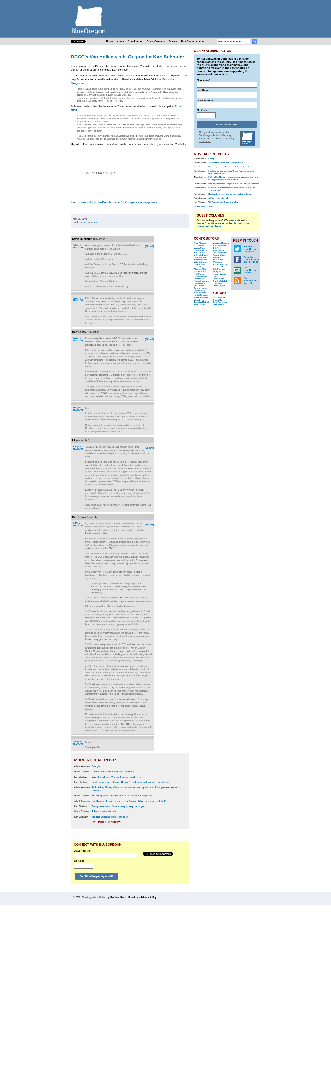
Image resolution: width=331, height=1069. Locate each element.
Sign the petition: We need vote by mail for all (117, 777)
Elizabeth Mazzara (221, 243)
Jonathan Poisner (220, 267)
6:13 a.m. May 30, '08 (78, 524)
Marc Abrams (200, 243)
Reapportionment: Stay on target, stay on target (118, 806)
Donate (173, 41)
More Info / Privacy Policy (142, 897)
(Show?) (149, 246)
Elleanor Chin (200, 269)
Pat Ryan (217, 271)
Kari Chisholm (219, 297)
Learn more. (205, 141)
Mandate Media (118, 897)
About (120, 41)
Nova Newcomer (220, 245)
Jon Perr (216, 257)
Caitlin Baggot (200, 250)
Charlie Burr (218, 300)
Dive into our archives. (108, 822)
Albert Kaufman (201, 298)
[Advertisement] (173, 299)
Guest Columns (156, 41)
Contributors (135, 41)
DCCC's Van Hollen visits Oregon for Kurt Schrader (127, 56)
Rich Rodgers (219, 269)
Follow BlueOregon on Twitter (250, 249)
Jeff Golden (199, 286)
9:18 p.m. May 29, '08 (78, 447)
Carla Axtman (219, 305)
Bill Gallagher (200, 283)
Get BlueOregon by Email (250, 270)
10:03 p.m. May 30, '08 (78, 743)
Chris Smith (218, 283)
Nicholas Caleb (200, 260)
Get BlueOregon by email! (96, 876)
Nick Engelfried (200, 276)
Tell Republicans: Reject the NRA (110, 817)
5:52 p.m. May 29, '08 (78, 339)
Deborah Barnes (201, 255)
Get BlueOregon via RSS (250, 280)
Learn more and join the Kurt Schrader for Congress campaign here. (114, 202)
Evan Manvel (199, 305)
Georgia (96, 766)
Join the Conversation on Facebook (251, 259)
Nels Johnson (200, 293)
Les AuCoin (199, 248)
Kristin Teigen (219, 286)
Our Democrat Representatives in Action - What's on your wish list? (129, 801)
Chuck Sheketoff (220, 281)
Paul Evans (199, 279)
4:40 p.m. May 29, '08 (78, 246)
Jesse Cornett (200, 271)
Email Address (82, 851)
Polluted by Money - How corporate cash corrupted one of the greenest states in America (233, 178)
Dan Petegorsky (220, 264)
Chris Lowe (199, 300)
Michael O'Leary (220, 255)
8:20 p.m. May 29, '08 (78, 409)
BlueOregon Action (192, 41)
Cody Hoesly (199, 290)
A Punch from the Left (104, 811)
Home (109, 41)
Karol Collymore (220, 302)
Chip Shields (218, 279)
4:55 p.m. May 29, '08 (78, 299)
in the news (90, 222)
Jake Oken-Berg (220, 252)
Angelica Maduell (201, 302)
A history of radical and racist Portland (113, 771)
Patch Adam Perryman (218, 261)
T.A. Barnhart (200, 252)
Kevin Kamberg (201, 295)
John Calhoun (200, 262)
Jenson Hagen (200, 288)
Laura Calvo (199, 264)
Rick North (217, 248)
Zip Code (80, 861)
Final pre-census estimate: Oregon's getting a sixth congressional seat (130, 782)
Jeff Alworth (199, 245)
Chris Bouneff (200, 257)
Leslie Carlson (200, 267)
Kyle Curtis (199, 274)
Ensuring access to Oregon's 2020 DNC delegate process (123, 795)
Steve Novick (218, 250)
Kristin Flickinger (201, 281)
